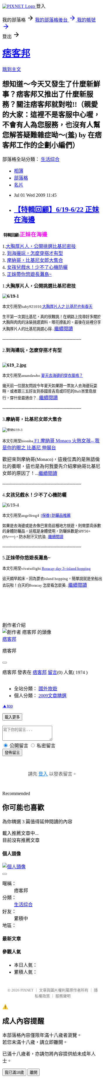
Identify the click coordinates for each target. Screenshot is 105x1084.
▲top (7, 705)
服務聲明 (63, 996)
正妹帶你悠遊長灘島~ (29, 274)
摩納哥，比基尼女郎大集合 (35, 260)
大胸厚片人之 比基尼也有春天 (66, 306)
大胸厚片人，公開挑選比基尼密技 (41, 246)
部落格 (21, 177)
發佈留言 (12, 753)
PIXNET (27, 990)
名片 (18, 184)
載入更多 (12, 717)
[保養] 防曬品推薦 (56, 515)
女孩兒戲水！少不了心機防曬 (37, 267)
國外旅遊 (47, 688)
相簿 (18, 170)
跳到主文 (11, 69)
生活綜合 (50, 159)
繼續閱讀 (63, 328)
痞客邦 (16, 53)
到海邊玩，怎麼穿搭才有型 (35, 253)
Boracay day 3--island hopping (66, 568)
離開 (33, 1072)
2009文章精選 (52, 695)
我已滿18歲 (14, 1072)
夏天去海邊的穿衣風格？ (62, 375)
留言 (52, 672)
